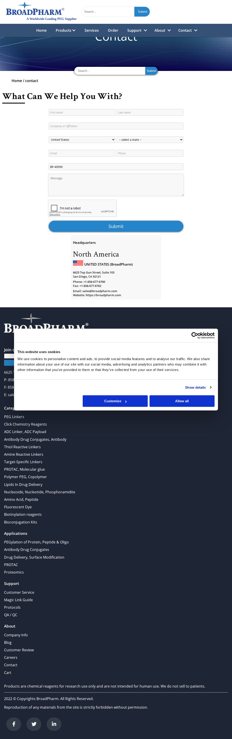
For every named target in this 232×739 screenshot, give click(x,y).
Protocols (12, 607)
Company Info (16, 634)
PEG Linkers (14, 416)
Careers (10, 657)
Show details (195, 387)
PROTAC (11, 564)
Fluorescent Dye (18, 506)
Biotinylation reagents (23, 514)
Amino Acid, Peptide (21, 499)
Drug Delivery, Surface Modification (34, 557)
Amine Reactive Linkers (23, 454)
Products (64, 30)
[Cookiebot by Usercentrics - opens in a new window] (195, 335)
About (160, 30)
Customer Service (19, 592)
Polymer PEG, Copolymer (25, 476)
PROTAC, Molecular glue (24, 469)
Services (92, 30)
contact (31, 80)
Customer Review (19, 649)
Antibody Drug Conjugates (26, 549)
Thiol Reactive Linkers (22, 446)
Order (113, 30)
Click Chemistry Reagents (25, 424)
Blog (8, 642)
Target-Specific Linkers (23, 461)
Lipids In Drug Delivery (23, 484)
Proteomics (14, 572)
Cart (7, 672)
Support (134, 30)
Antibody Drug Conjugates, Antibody (35, 439)
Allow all (182, 401)
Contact (185, 30)
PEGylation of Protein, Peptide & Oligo (36, 542)
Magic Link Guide (18, 599)
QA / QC (10, 614)
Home (41, 30)
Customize (112, 401)
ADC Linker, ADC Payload (25, 431)
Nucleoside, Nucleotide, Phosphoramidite (39, 491)
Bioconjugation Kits (20, 522)
